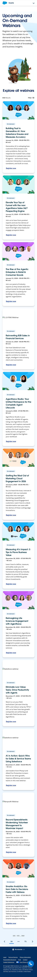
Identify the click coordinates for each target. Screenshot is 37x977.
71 (25, 941)
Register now (11, 168)
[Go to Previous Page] (4, 941)
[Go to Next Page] (32, 941)
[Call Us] (31, 964)
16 (11, 941)
